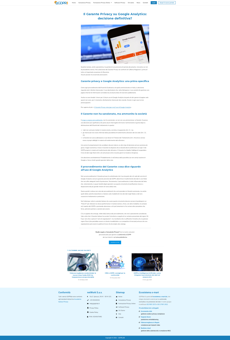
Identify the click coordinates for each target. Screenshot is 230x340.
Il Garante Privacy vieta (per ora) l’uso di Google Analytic (112, 107)
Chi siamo (131, 3)
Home (74, 3)
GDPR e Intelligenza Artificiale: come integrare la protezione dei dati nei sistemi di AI (147, 275)
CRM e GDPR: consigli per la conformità (115, 274)
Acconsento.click (146, 311)
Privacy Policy (93, 308)
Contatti (145, 3)
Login (154, 3)
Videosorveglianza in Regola (150, 322)
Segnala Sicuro (146, 317)
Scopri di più (115, 242)
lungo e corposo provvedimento (92, 120)
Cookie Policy (93, 312)
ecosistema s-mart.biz (160, 296)
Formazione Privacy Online (101, 3)
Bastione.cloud (146, 328)
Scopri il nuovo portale (167, 3)
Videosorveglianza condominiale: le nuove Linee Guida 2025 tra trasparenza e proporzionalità (83, 275)
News (138, 3)
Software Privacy (119, 3)
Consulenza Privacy (84, 3)
